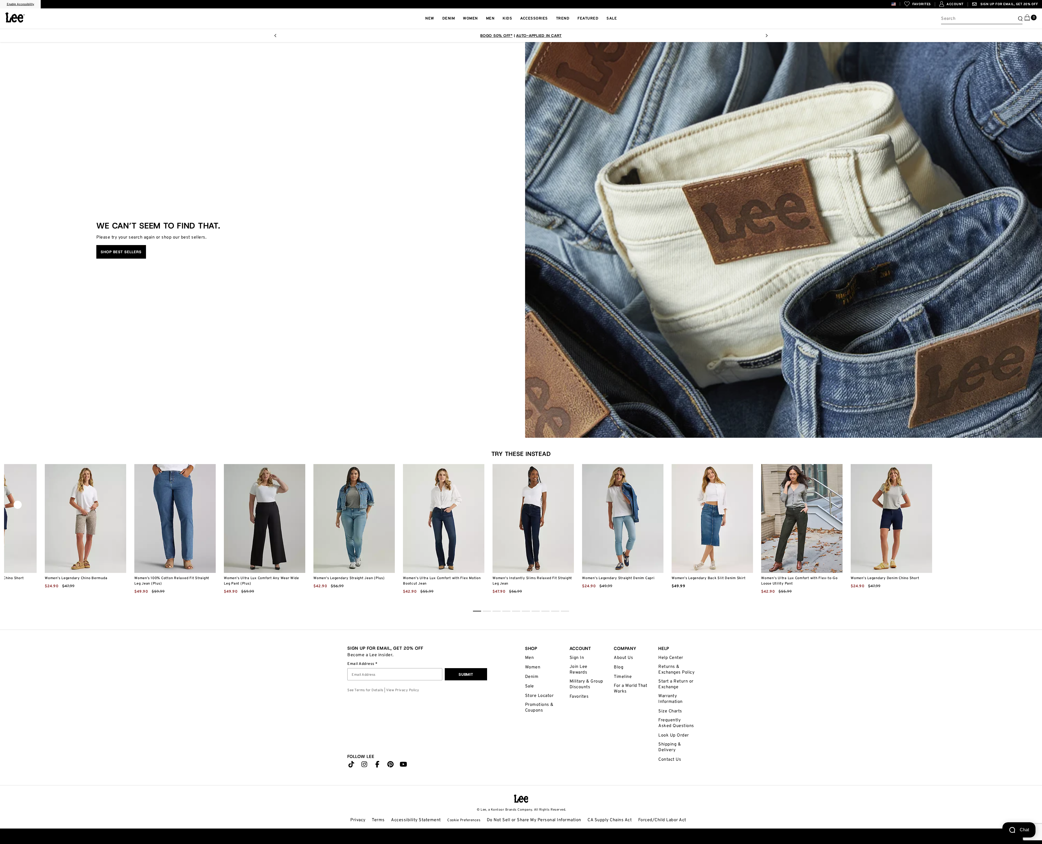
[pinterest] (390, 765)
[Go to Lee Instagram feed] (364, 765)
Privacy (358, 820)
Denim (532, 677)
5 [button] (526, 612)
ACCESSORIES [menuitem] (534, 18)
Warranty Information (670, 699)
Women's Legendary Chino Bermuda (76, 578)
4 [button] (516, 612)
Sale (529, 686)
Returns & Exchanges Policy (676, 669)
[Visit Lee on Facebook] (377, 765)
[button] (897, 4)
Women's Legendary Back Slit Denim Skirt (708, 578)
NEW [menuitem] (429, 18)
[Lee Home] (15, 17)
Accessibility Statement (416, 820)
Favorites (579, 696)
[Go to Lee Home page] (521, 798)
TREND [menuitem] (563, 18)
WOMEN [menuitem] (470, 18)
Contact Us (669, 759)
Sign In (577, 658)
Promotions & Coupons (539, 707)
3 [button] (506, 612)
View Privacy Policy (402, 690)
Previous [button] (275, 37)
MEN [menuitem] (490, 18)
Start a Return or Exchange (676, 684)
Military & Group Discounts (586, 684)
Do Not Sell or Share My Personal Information (534, 820)
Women (533, 667)
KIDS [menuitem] (507, 18)
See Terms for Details (365, 690)
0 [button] (477, 612)
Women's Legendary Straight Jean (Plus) (349, 578)
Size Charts (670, 711)
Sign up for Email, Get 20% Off (1009, 4)
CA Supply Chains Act (609, 820)
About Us (623, 658)
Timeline (623, 677)
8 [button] (555, 612)
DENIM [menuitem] (448, 18)
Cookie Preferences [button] (463, 820)
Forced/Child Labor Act (662, 820)
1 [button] (487, 612)
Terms (378, 820)
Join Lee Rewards (578, 669)
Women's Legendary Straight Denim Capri (618, 578)
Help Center (670, 658)
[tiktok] (351, 765)
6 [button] (536, 612)
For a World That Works (630, 688)
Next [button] (767, 37)
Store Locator (539, 696)
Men (529, 658)
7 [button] (545, 612)
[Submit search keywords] (1019, 19)
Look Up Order (673, 735)
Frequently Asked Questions (676, 723)
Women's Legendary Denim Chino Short (885, 578)
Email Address (361, 664)
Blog (618, 667)
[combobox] (981, 18)
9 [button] (565, 612)
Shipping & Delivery (669, 747)
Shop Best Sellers (121, 251)
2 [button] (497, 612)
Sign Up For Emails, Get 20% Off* (521, 35)
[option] (521, 35)
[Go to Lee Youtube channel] (403, 765)
